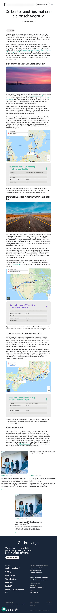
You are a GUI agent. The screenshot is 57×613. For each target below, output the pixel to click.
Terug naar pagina (29, 21)
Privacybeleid (32, 603)
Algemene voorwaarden (34, 602)
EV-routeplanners (24, 444)
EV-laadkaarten (16, 264)
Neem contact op (42, 4)
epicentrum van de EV (36, 96)
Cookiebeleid (32, 605)
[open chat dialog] (3, 609)
